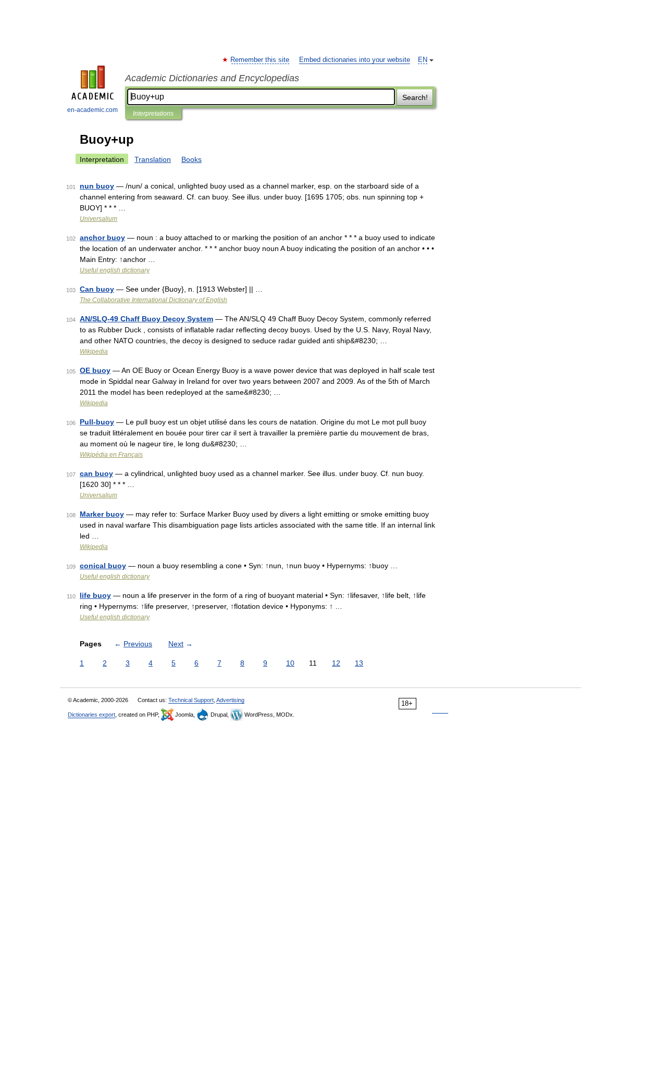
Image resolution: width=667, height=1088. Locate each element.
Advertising (230, 700)
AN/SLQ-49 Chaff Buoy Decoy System (146, 319)
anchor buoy (102, 237)
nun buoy (97, 186)
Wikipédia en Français (111, 454)
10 (290, 663)
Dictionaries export (91, 714)
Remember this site (260, 60)
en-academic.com (92, 110)
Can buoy (97, 289)
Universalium (98, 218)
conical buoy (103, 565)
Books (191, 159)
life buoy (95, 595)
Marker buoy (102, 514)
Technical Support (191, 700)
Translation (152, 159)
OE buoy (95, 370)
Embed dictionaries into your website (354, 60)
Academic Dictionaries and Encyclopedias (212, 78)
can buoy (96, 473)
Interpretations (153, 113)
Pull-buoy (97, 422)
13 (359, 663)
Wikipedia (94, 351)
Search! (415, 97)
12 (336, 663)
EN (422, 60)
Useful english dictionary (115, 270)
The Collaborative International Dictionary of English (153, 300)
